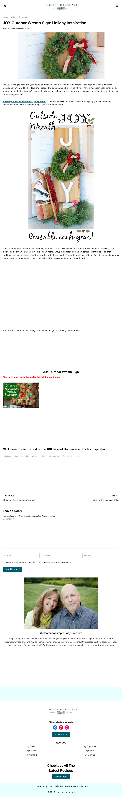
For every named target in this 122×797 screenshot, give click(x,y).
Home (5, 17)
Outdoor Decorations (70, 456)
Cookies (33, 750)
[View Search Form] (5, 6)
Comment (8, 519)
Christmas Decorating (50, 456)
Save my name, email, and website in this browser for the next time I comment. (39, 562)
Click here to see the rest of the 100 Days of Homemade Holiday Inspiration (55, 449)
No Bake (33, 755)
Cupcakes (91, 746)
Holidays (13, 17)
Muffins (91, 755)
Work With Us (56, 786)
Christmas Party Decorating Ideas (19, 498)
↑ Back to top (40, 786)
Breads (33, 746)
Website (87, 555)
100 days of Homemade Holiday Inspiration (21, 456)
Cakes (91, 750)
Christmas (23, 17)
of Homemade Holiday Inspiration (25, 101)
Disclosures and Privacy (76, 786)
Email (47, 555)
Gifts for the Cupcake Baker (106, 498)
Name (7, 555)
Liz (6, 28)
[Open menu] (117, 6)
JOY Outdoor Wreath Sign (61, 372)
